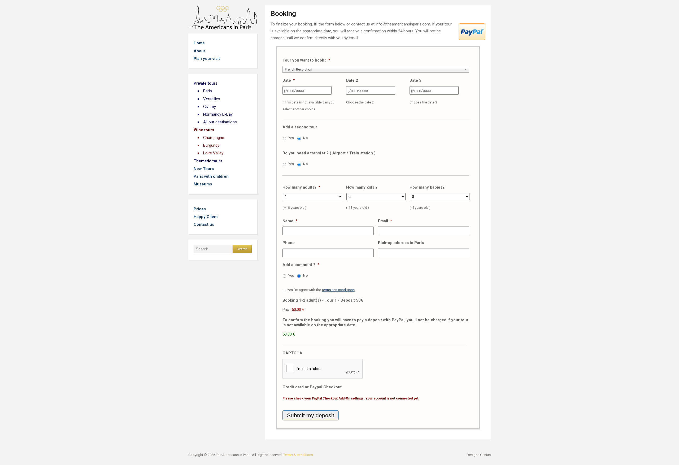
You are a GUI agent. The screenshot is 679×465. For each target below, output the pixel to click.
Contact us (204, 224)
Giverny (209, 106)
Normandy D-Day (218, 114)
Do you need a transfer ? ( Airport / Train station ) (329, 153)
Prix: (286, 309)
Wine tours (204, 130)
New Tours (204, 168)
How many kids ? (361, 187)
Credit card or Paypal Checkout (312, 387)
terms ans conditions (338, 290)
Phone (288, 242)
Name (289, 221)
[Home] (222, 17)
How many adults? (301, 187)
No (305, 138)
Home (199, 43)
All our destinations (220, 122)
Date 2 (352, 80)
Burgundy (211, 145)
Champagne (213, 137)
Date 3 (415, 80)
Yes (291, 138)
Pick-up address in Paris (401, 242)
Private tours (205, 83)
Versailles (211, 99)
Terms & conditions (298, 455)
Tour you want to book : (306, 60)
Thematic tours (208, 161)
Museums (203, 184)
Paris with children (211, 176)
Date (288, 80)
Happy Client (206, 216)
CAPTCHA (292, 353)
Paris (207, 91)
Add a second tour (299, 127)
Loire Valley (213, 153)
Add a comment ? (300, 264)
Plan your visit (207, 58)
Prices (200, 209)
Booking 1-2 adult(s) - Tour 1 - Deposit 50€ (322, 300)
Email (385, 221)
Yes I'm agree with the (321, 290)
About (199, 51)
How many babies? (427, 187)
